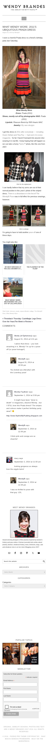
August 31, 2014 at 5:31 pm (26, 339)
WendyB (21, 359)
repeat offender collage (27, 311)
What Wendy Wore (11, 313)
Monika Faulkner (21, 392)
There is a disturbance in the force (21, 193)
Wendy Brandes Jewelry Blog (24, 6)
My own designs (27, 125)
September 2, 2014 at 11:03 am (27, 462)
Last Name (7, 696)
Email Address (8, 681)
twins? (22, 144)
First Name (7, 688)
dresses (12, 311)
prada (17, 311)
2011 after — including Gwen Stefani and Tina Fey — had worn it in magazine (22, 135)
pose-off (32, 232)
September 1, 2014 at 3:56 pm (27, 395)
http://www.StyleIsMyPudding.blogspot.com (24, 416)
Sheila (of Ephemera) (23, 336)
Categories (6, 582)
